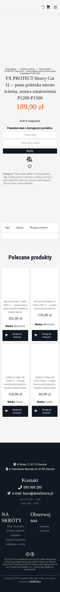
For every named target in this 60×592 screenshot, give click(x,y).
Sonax (19, 401)
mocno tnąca (9, 183)
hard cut (23, 180)
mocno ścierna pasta (39, 180)
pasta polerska (25, 183)
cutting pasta (15, 177)
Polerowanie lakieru (27, 69)
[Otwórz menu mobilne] (55, 7)
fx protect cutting (32, 177)
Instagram (44, 526)
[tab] (7, 227)
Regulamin (15, 535)
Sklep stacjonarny (15, 526)
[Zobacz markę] (30, 196)
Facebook (44, 530)
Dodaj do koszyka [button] (17, 335)
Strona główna (10, 69)
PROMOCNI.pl (35, 582)
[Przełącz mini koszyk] (48, 7)
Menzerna (19, 326)
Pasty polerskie (45, 69)
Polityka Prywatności (15, 539)
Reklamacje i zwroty (15, 544)
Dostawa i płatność (15, 530)
